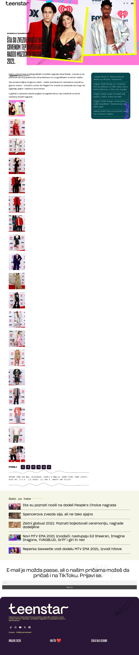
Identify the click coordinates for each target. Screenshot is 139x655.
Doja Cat (13, 479)
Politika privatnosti (23, 632)
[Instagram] (127, 3)
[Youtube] (20, 627)
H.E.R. (23, 479)
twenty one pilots (61, 479)
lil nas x (45, 479)
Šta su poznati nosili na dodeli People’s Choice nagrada (69, 505)
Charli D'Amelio (51, 477)
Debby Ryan (67, 477)
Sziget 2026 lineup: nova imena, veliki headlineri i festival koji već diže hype (110, 104)
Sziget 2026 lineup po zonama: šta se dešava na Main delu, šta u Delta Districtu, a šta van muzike (110, 87)
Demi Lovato (81, 477)
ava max (25, 477)
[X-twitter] (25, 627)
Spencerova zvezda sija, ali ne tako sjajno (58, 514)
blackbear (36, 477)
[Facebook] (29, 627)
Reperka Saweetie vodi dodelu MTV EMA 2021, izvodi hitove (72, 549)
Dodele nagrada (19, 33)
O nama (12, 632)
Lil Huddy (33, 479)
